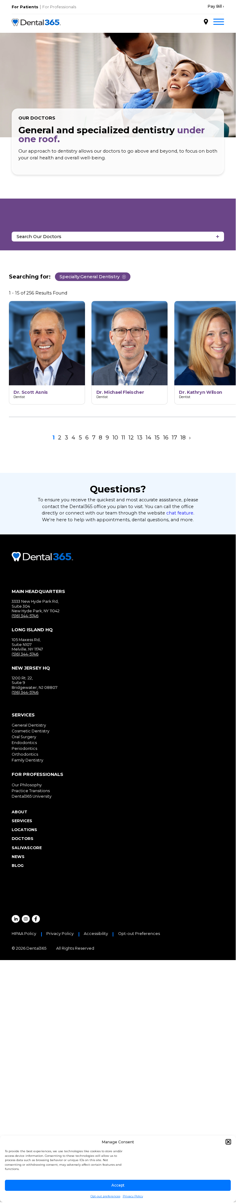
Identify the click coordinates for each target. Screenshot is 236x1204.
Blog (18, 865)
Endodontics (24, 742)
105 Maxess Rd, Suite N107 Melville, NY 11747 (27, 644)
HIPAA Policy (24, 934)
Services (22, 820)
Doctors (22, 838)
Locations (24, 829)
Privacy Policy (133, 1196)
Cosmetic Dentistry (30, 731)
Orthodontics (25, 754)
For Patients (25, 7)
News (18, 856)
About (19, 812)
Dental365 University (32, 796)
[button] (228, 1141)
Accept (118, 1185)
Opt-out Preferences (139, 934)
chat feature (179, 513)
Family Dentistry (27, 760)
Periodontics (24, 748)
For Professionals (59, 7)
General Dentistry (29, 725)
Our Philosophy (27, 785)
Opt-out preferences (105, 1196)
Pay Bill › (215, 6)
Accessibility (96, 934)
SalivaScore (27, 847)
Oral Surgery (24, 737)
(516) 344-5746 (25, 615)
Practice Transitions (31, 790)
